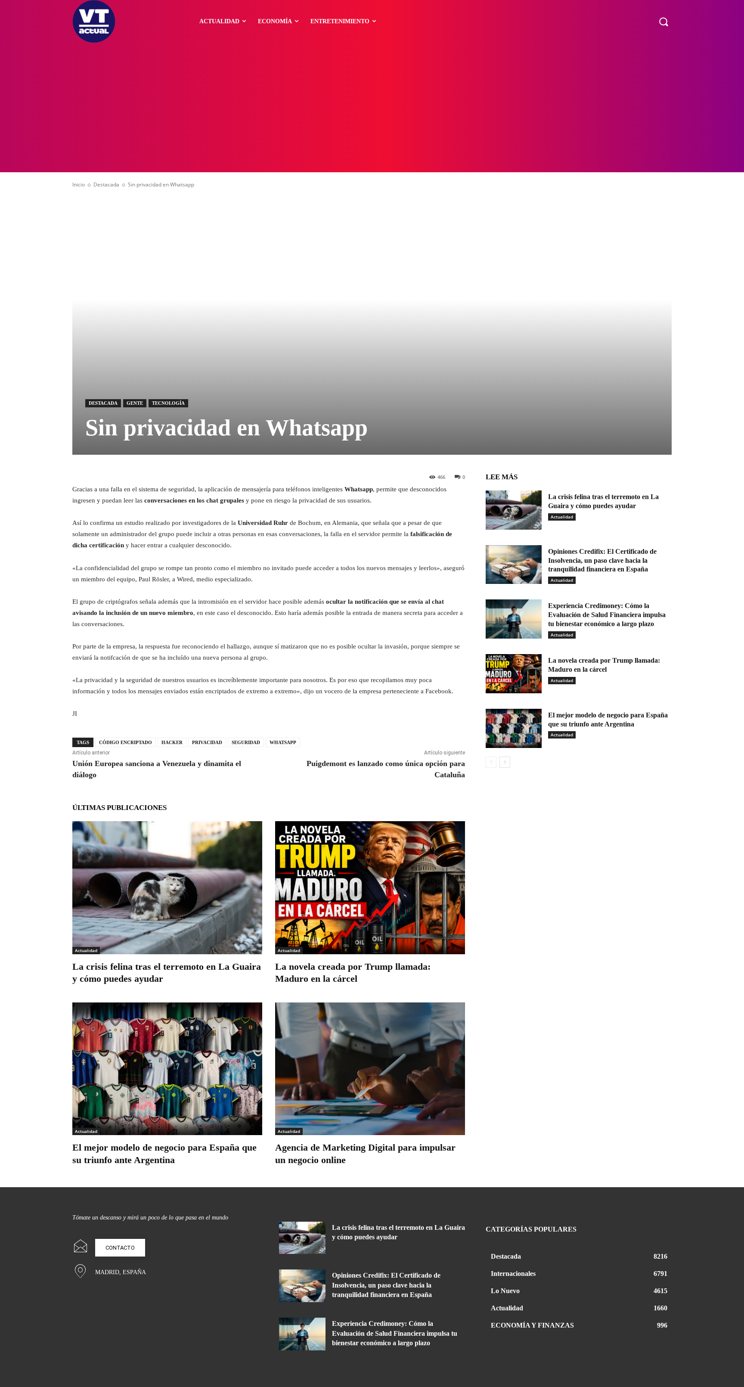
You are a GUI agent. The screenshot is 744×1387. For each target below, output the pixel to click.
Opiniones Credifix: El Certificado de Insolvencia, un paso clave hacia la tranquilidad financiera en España (602, 560)
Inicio (78, 184)
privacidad (207, 742)
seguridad (246, 742)
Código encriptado (125, 742)
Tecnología (168, 403)
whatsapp (283, 742)
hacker (172, 742)
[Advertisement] (372, 107)
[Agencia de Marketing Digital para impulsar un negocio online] (370, 1069)
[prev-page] (491, 762)
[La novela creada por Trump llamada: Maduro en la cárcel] (370, 887)
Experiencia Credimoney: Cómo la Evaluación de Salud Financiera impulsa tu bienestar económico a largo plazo (607, 614)
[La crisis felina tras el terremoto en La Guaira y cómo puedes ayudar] (167, 887)
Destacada (106, 184)
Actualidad (86, 950)
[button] (663, 21)
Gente (135, 403)
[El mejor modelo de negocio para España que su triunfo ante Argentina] (167, 1069)
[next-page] (504, 762)
